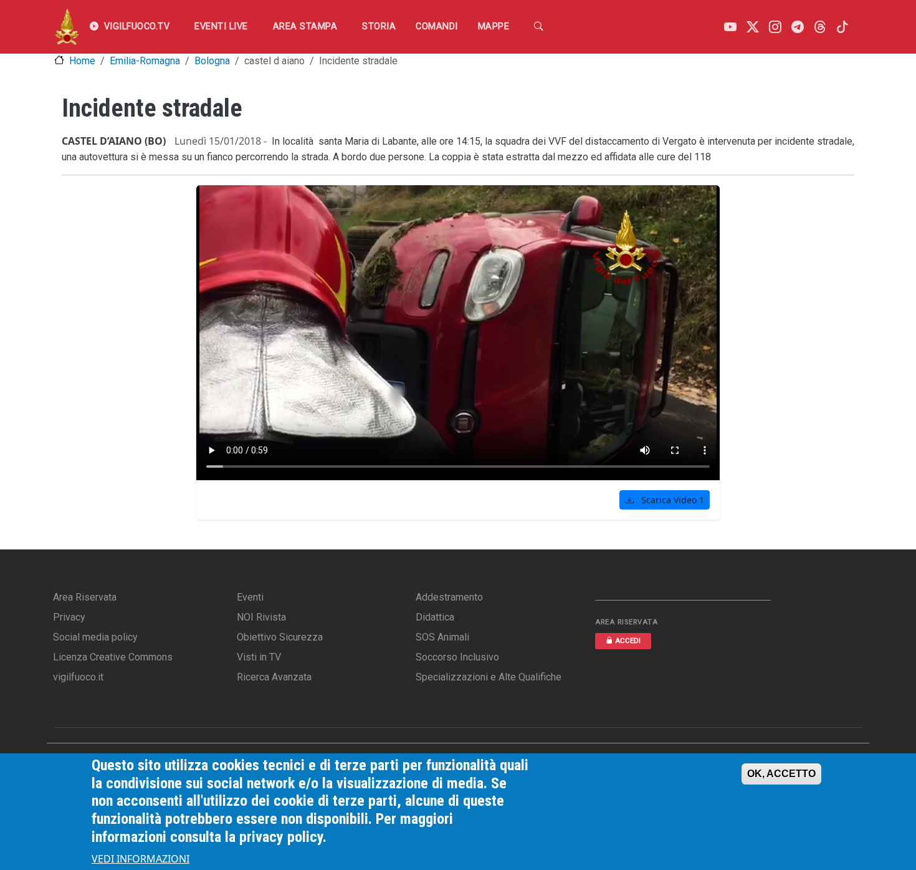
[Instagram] (775, 27)
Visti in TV (259, 657)
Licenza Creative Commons (113, 657)
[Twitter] (752, 27)
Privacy (69, 617)
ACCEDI (628, 641)
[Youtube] (730, 27)
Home (82, 61)
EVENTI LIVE (221, 26)
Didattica (435, 617)
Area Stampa (305, 26)
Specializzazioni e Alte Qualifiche (488, 677)
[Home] (67, 27)
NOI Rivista (261, 617)
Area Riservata (85, 597)
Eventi (250, 597)
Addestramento (449, 597)
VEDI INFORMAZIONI (140, 859)
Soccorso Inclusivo (457, 657)
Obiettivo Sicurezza (280, 637)
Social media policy (95, 637)
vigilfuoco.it (78, 677)
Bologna (212, 61)
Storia (379, 26)
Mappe (494, 26)
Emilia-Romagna (145, 61)
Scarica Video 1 (671, 500)
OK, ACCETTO (781, 773)
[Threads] (820, 27)
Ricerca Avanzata (274, 677)
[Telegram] (797, 27)
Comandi (437, 26)
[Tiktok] (842, 27)
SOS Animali (442, 637)
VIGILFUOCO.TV (137, 26)
